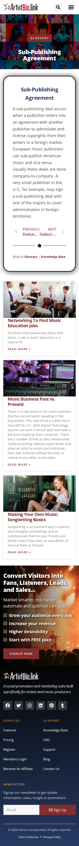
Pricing (8, 740)
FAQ (46, 740)
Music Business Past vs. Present (31, 401)
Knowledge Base (53, 257)
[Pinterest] (51, 705)
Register (9, 749)
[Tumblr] (62, 705)
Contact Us (51, 768)
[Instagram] (29, 705)
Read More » (19, 349)
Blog (46, 759)
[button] (71, 7)
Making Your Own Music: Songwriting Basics (33, 516)
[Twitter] (18, 705)
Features (9, 730)
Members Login (15, 759)
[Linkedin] (40, 705)
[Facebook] (7, 705)
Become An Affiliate (18, 768)
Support (49, 749)
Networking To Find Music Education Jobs (34, 323)
